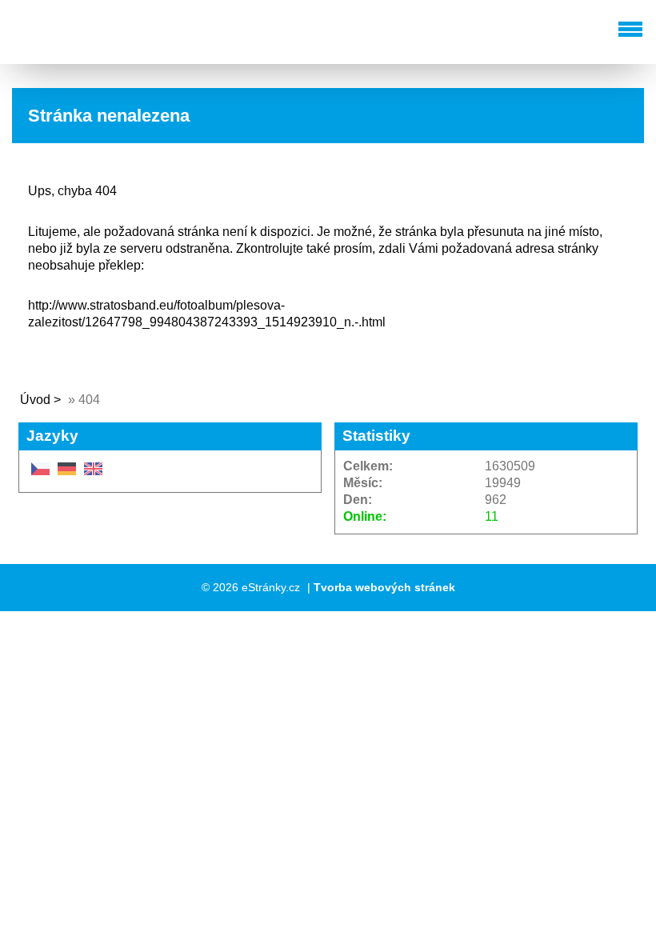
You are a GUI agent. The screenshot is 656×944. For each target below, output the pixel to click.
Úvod (35, 399)
